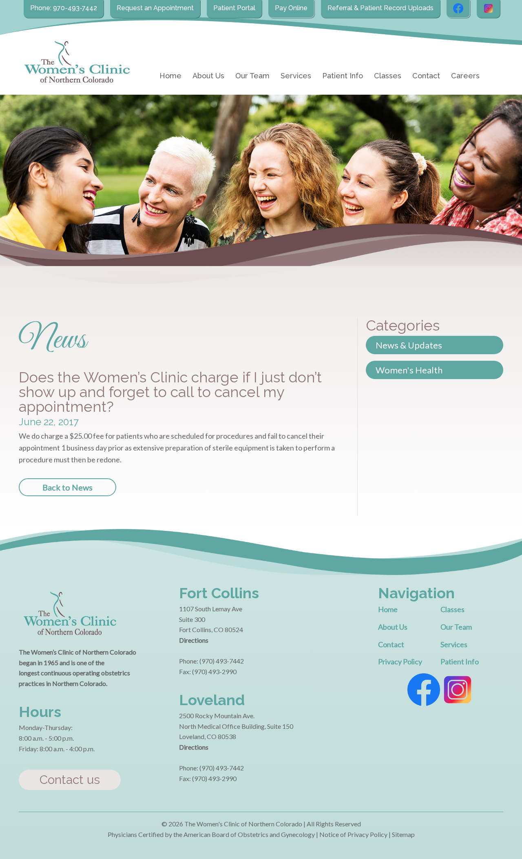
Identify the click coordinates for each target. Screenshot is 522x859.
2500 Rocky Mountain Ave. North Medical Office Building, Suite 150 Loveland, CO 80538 (236, 726)
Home (170, 75)
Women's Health (409, 369)
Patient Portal (234, 8)
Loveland (212, 699)
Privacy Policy (400, 661)
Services (296, 75)
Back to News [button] (67, 487)
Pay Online (291, 8)
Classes (387, 75)
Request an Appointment (155, 8)
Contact (426, 75)
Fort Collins (219, 593)
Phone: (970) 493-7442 (211, 661)
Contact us (70, 779)
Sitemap (403, 834)
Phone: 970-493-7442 (63, 8)
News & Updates (409, 345)
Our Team (252, 75)
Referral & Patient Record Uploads (380, 8)
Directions (193, 640)
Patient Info (342, 75)
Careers (465, 75)
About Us (208, 75)
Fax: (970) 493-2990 (208, 671)
